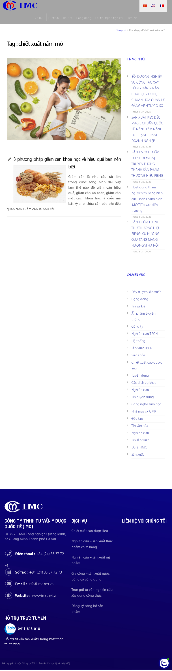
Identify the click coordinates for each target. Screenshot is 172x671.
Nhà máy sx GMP (143, 411)
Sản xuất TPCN (142, 348)
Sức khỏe (138, 355)
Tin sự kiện (139, 306)
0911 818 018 (29, 629)
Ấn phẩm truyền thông (143, 316)
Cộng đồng (139, 299)
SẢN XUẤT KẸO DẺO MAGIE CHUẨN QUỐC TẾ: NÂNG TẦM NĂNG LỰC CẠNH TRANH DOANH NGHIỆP (147, 129)
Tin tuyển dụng (142, 397)
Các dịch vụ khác (143, 383)
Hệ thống (138, 341)
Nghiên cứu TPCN (144, 334)
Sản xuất (137, 455)
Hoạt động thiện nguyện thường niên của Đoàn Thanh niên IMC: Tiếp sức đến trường (147, 199)
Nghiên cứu (140, 390)
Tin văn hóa (139, 426)
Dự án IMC (139, 447)
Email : (34, 584)
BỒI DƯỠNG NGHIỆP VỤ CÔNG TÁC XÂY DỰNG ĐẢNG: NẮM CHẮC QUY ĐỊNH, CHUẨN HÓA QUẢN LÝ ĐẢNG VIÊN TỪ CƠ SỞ (148, 91)
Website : (36, 596)
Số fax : (38, 572)
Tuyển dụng (140, 375)
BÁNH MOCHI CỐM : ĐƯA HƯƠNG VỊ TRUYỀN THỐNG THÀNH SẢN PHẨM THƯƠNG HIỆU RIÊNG (147, 164)
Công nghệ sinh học (146, 404)
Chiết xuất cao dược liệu (146, 365)
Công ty (137, 327)
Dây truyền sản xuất (146, 292)
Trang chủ (121, 30)
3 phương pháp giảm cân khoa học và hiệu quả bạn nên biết (67, 163)
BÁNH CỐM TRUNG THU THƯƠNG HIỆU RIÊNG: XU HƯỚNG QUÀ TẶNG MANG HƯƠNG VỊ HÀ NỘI (146, 233)
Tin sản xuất (140, 440)
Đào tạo (137, 419)
